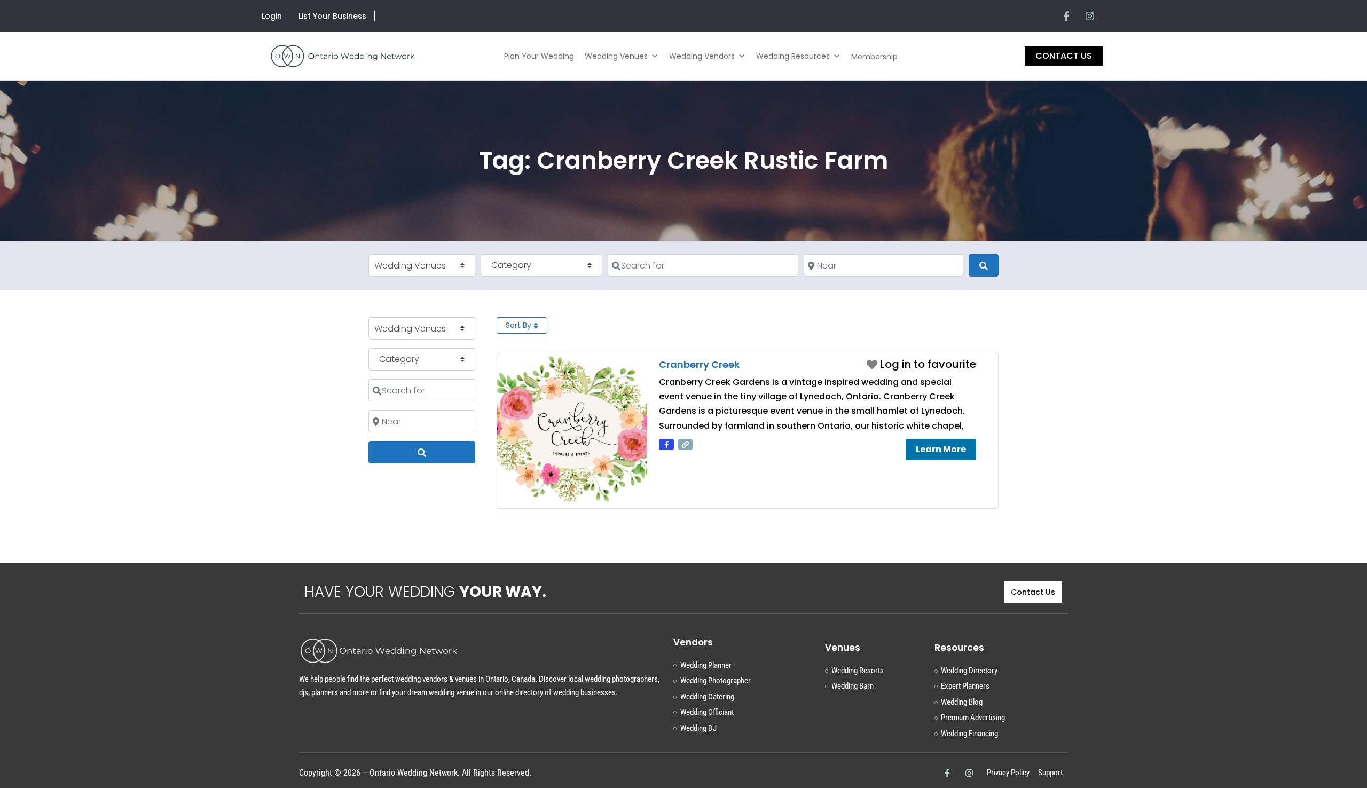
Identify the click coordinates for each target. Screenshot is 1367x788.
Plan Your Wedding (539, 56)
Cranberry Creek (699, 364)
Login (272, 16)
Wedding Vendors (702, 56)
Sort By (519, 325)
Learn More (941, 449)
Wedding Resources (793, 56)
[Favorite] (921, 364)
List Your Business (332, 16)
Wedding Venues (616, 56)
